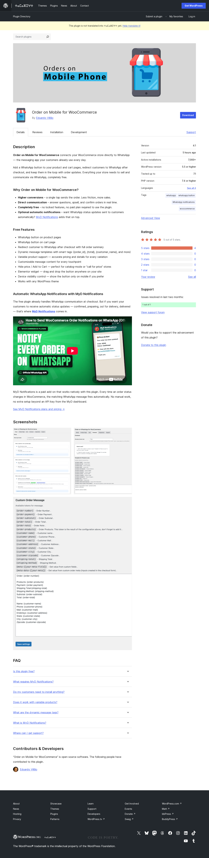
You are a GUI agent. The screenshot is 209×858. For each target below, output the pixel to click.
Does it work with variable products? (35, 702)
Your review (148, 276)
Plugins (54, 813)
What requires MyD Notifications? (33, 681)
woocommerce (187, 208)
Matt (166, 808)
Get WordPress (194, 5)
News (16, 808)
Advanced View (150, 218)
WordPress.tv (96, 819)
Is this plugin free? (24, 671)
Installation (56, 132)
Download (188, 115)
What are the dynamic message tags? (35, 712)
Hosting (17, 813)
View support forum (153, 312)
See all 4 (191, 188)
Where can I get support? (28, 733)
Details (20, 132)
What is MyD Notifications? (29, 722)
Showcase (56, 803)
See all (192, 276)
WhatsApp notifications (184, 202)
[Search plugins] (47, 36)
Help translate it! (131, 25)
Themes (54, 808)
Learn (91, 803)
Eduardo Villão (44, 117)
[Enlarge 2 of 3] (127, 432)
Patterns (54, 819)
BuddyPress (170, 819)
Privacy (17, 819)
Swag (129, 819)
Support (191, 132)
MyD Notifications (47, 217)
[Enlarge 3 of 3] (127, 501)
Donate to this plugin (153, 345)
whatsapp (171, 195)
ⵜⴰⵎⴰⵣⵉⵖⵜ (50, 837)
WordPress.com (172, 803)
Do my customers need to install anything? (38, 692)
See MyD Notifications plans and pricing (39, 409)
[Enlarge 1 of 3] (66, 432)
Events (128, 808)
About (16, 803)
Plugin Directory (21, 16)
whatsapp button (186, 195)
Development (79, 132)
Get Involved (132, 803)
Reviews (37, 132)
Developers (94, 813)
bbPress (168, 813)
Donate (130, 813)
